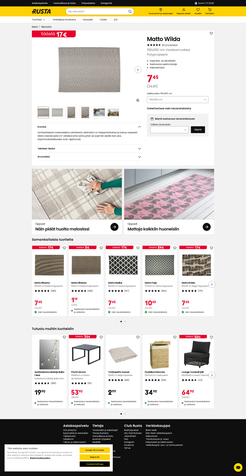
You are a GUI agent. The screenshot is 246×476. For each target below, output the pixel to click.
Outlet (103, 19)
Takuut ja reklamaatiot (74, 442)
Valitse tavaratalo (160, 124)
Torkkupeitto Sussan (120, 374)
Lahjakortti (68, 439)
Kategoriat (106, 3)
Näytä (197, 129)
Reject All (94, 457)
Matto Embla (195, 284)
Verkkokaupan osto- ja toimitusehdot (164, 445)
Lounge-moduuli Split (196, 374)
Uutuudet (88, 19)
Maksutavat (151, 436)
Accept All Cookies (95, 450)
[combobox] (97, 11)
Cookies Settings (94, 464)
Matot (35, 26)
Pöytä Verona (80, 375)
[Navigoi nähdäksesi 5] (99, 112)
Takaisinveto (69, 436)
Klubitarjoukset (131, 430)
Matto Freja (159, 284)
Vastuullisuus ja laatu (64, 3)
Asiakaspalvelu (40, 3)
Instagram (129, 442)
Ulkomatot (46, 26)
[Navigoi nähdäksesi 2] (57, 112)
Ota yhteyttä (69, 430)
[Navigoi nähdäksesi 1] (43, 112)
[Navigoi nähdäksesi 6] (113, 112)
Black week (151, 430)
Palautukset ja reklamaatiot (159, 442)
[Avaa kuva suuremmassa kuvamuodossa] (137, 100)
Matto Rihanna (48, 284)
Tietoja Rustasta (100, 433)
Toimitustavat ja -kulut (157, 439)
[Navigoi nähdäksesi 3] (71, 112)
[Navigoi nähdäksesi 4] (85, 112)
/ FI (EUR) (206, 3)
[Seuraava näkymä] (137, 69)
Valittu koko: (159, 93)
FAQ (126, 439)
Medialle (96, 442)
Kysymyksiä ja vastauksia (75, 433)
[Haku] (130, 11)
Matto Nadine (122, 284)
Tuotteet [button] (37, 19)
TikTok (127, 448)
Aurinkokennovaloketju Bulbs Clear (49, 375)
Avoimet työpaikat (101, 439)
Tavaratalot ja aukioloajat (105, 430)
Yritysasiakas (88, 3)
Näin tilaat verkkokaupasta (159, 433)
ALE (116, 19)
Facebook (129, 445)
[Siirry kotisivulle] (41, 11)
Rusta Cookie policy (40, 458)
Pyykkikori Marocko (156, 374)
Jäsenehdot (130, 436)
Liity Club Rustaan (133, 433)
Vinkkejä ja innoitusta (64, 19)
